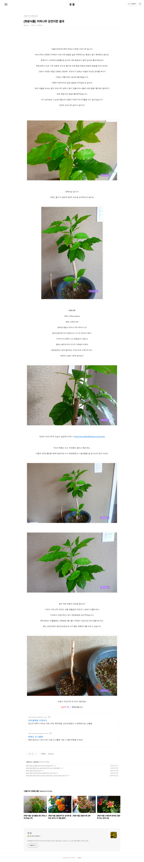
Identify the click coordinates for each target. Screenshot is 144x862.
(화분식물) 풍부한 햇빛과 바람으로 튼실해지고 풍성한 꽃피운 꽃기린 (46, 775)
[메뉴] (6, 4)
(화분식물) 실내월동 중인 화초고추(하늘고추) (39, 765)
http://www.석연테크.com (37, 717)
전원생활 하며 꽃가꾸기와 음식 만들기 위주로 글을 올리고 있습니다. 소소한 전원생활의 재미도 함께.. (58, 841)
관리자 (79, 858)
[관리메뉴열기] (140, 4)
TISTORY (72, 858)
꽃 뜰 (72, 4)
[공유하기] (32, 754)
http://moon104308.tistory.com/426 (89, 436)
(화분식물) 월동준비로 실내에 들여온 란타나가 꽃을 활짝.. (43, 768)
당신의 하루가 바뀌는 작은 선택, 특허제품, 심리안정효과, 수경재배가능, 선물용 (60, 723)
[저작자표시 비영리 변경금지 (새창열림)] (51, 754)
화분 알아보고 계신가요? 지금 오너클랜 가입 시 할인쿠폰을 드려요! (55, 740)
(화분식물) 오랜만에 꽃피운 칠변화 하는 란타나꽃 (40, 773)
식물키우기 (29, 762)
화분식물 (36, 762)
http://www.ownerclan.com (38, 733)
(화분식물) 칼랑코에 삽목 (33, 770)
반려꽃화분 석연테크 (37, 720)
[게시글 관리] (35, 754)
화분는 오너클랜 (35, 736)
